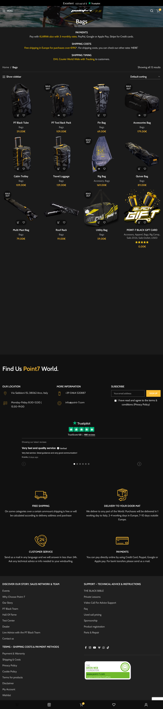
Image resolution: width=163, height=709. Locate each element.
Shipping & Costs (11, 659)
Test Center (8, 620)
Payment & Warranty (13, 653)
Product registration (94, 626)
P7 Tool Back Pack (61, 122)
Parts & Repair (91, 632)
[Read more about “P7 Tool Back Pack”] (58, 115)
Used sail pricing (92, 614)
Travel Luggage (61, 176)
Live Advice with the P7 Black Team (21, 632)
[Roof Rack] (61, 208)
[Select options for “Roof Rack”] (58, 222)
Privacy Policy (9, 665)
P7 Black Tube (21, 122)
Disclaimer (8, 683)
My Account (8, 689)
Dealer (6, 626)
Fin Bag (102, 122)
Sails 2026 (132, 237)
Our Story (7, 602)
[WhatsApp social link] (103, 647)
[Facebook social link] (86, 647)
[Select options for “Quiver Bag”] (139, 169)
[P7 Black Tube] (21, 101)
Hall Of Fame (9, 614)
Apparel (139, 234)
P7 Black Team (10, 608)
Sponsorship (90, 620)
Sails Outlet (144, 237)
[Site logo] (81, 10)
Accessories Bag (142, 122)
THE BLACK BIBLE (94, 590)
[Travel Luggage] (61, 154)
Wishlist (6, 695)
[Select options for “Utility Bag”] (99, 222)
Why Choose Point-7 (13, 596)
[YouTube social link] (94, 647)
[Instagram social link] (90, 647)
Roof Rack (61, 230)
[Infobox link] (40, 502)
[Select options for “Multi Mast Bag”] (18, 222)
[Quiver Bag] (142, 154)
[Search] (152, 11)
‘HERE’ (135, 47)
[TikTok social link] (108, 647)
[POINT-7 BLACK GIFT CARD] (142, 208)
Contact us (8, 638)
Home (5, 67)
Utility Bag (101, 230)
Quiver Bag (142, 176)
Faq (86, 608)
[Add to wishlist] (24, 115)
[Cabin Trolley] (21, 154)
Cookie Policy (9, 671)
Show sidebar (13, 76)
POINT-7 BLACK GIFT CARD (142, 230)
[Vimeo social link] (99, 647)
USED (154, 237)
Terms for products (12, 677)
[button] (18, 115)
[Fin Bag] (101, 101)
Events (6, 590)
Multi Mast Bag (21, 230)
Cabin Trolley (21, 176)
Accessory (99, 180)
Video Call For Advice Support (100, 602)
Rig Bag (102, 176)
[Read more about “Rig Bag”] (99, 169)
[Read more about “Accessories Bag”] (139, 115)
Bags (21, 127)
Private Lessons (92, 596)
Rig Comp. (154, 234)
